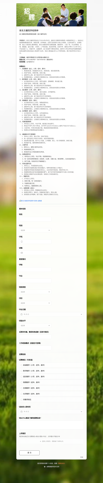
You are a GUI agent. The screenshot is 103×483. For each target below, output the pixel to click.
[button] (51, 441)
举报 (81, 457)
